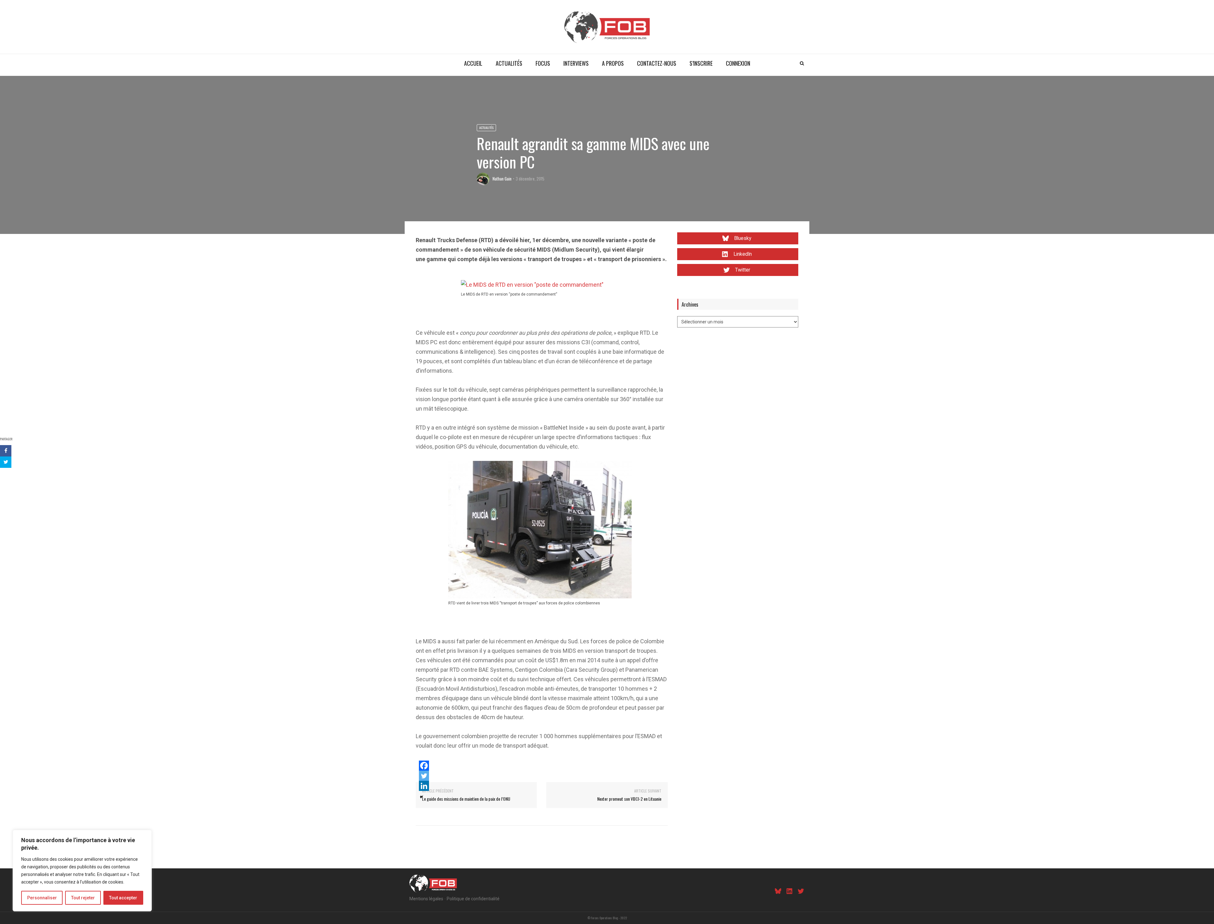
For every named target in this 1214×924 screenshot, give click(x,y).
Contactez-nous (656, 63)
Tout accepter (123, 897)
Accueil (473, 63)
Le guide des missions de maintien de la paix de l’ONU (466, 798)
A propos (613, 63)
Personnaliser (42, 897)
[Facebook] (424, 766)
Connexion (738, 63)
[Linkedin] (424, 786)
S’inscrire (701, 63)
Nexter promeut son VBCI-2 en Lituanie (629, 798)
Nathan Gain (502, 178)
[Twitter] (424, 776)
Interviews (576, 63)
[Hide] (421, 796)
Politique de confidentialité (473, 898)
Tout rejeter (83, 897)
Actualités (509, 63)
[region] (82, 870)
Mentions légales (426, 898)
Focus (543, 63)
